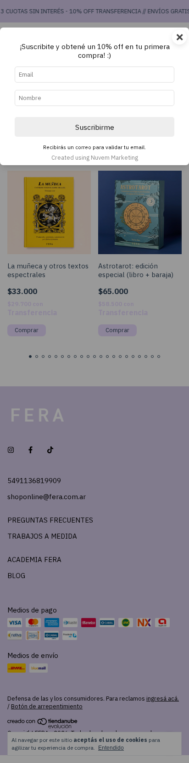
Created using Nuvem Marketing (94, 158)
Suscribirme (94, 127)
